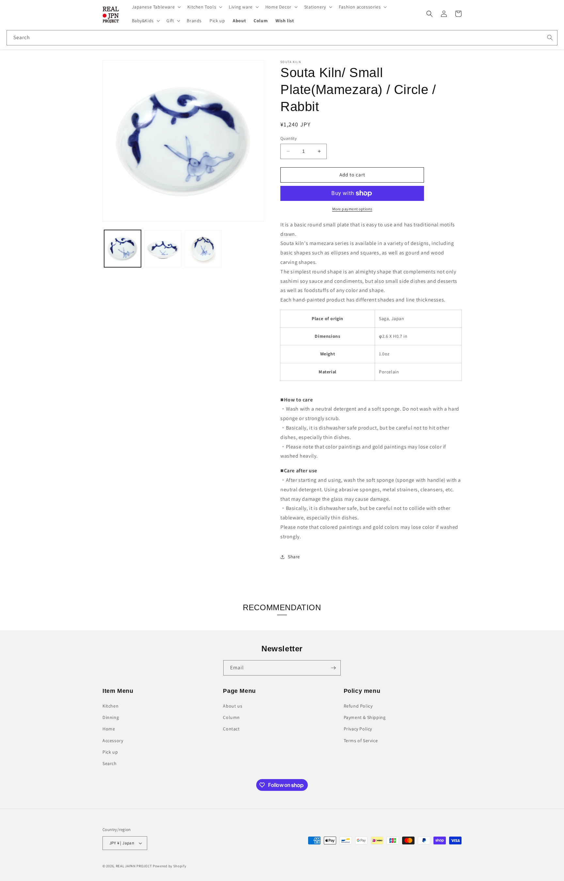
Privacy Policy (358, 729)
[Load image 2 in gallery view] (162, 248)
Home (108, 729)
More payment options (352, 208)
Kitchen (110, 706)
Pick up (110, 752)
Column (231, 717)
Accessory (112, 740)
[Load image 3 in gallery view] (203, 248)
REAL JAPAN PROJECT (134, 866)
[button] (156, 7)
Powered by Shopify (169, 866)
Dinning (110, 717)
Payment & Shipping (365, 717)
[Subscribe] (333, 668)
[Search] (550, 37)
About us (232, 706)
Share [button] (294, 557)
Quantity (288, 138)
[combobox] (282, 37)
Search (109, 763)
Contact (231, 729)
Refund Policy (358, 706)
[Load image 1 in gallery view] (122, 248)
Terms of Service (361, 740)
